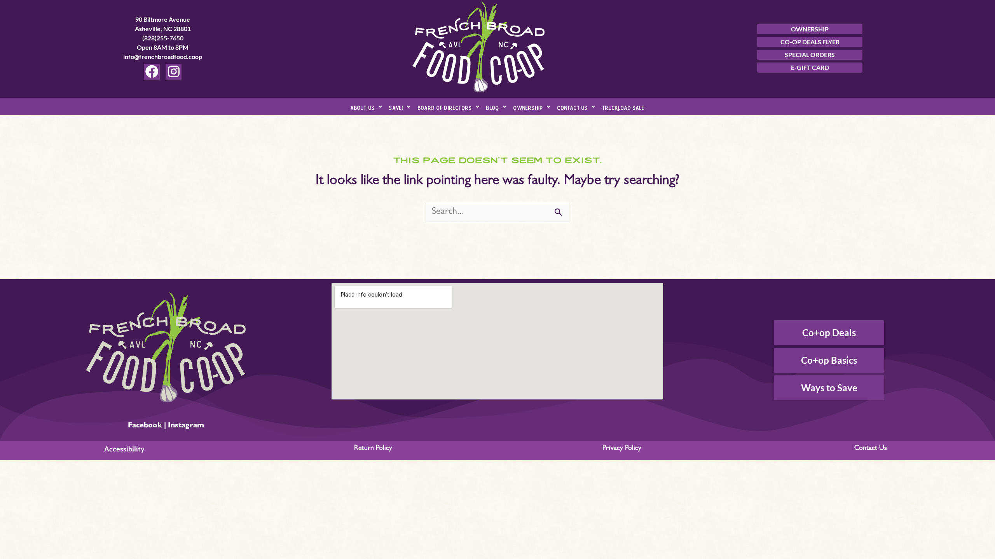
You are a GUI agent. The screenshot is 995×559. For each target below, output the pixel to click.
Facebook (145, 426)
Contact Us (572, 106)
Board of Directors (445, 106)
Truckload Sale (623, 106)
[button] (366, 106)
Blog (492, 106)
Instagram (186, 426)
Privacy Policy (621, 448)
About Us (363, 106)
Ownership (528, 106)
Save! (396, 106)
